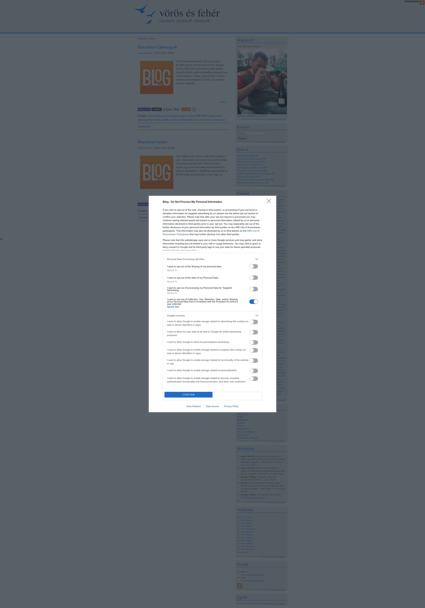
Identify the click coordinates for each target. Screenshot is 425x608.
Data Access (212, 406)
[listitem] (212, 259)
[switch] (253, 266)
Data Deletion (194, 406)
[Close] (270, 202)
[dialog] (212, 304)
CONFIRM (188, 394)
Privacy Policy (231, 406)
